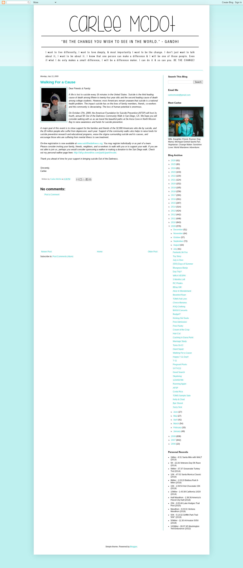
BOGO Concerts (180, 310)
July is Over (178, 260)
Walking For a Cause (57, 82)
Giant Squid (178, 349)
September (178, 241)
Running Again (179, 384)
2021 (173, 180)
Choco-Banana (180, 302)
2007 (173, 440)
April (175, 420)
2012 (173, 214)
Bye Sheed (178, 403)
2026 (173, 160)
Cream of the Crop (181, 330)
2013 (173, 211)
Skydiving (177, 376)
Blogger (133, 546)
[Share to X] (83, 179)
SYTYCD (177, 368)
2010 (173, 222)
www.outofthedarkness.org (89, 143)
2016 (173, 199)
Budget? (177, 314)
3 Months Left (179, 279)
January (177, 431)
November (178, 233)
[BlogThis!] (80, 179)
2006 (173, 444)
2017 (173, 195)
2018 (173, 191)
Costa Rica (178, 391)
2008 (173, 436)
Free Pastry (178, 326)
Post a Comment (51, 194)
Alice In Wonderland (182, 291)
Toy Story (177, 256)
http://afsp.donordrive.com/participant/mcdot (95, 152)
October (177, 237)
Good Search (179, 372)
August (176, 245)
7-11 (175, 361)
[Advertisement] (99, 223)
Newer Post (46, 251)
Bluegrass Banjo (180, 268)
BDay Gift (177, 287)
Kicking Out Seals (181, 318)
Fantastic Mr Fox (180, 252)
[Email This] (77, 179)
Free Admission (180, 322)
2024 (173, 168)
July (175, 249)
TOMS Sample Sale (182, 395)
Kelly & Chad (179, 399)
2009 (173, 226)
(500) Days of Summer (183, 264)
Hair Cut (176, 333)
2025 (173, 164)
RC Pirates (178, 283)
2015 (173, 203)
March (176, 423)
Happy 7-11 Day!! (180, 357)
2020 (173, 183)
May (175, 416)
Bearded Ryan (179, 295)
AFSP (175, 388)
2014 (173, 207)
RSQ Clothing (179, 306)
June (175, 412)
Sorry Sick (177, 407)
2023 (173, 172)
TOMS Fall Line (180, 299)
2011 (173, 218)
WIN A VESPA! (179, 275)
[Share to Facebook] (87, 179)
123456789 (178, 380)
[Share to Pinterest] (90, 179)
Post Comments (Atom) (63, 256)
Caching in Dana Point (183, 337)
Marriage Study (180, 341)
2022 (173, 176)
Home (99, 251)
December (178, 229)
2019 (173, 187)
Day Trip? (177, 272)
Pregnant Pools (180, 364)
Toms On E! (178, 345)
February (177, 427)
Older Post (152, 251)
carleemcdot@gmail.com (179, 95)
